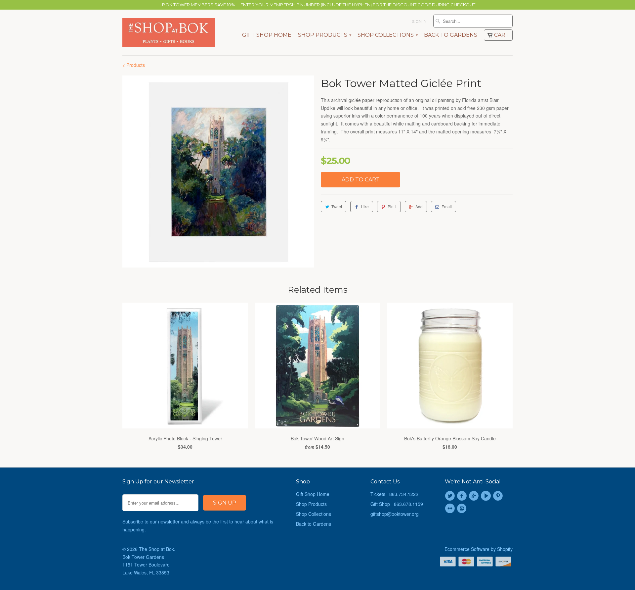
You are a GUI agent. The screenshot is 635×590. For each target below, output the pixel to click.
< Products (133, 65)
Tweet (336, 206)
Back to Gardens (450, 35)
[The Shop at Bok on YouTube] (487, 496)
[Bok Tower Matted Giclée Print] (218, 171)
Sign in (419, 21)
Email (447, 206)
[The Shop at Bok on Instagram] (463, 509)
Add (419, 206)
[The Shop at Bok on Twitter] (451, 496)
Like (365, 206)
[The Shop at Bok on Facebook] (463, 496)
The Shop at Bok (156, 549)
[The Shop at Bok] (168, 32)
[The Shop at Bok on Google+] (475, 496)
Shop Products (324, 35)
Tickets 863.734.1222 (394, 494)
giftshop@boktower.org (394, 514)
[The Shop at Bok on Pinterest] (499, 496)
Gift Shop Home (266, 35)
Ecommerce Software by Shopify (478, 549)
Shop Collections (387, 35)
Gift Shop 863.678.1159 (396, 504)
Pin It (392, 206)
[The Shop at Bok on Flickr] (451, 509)
